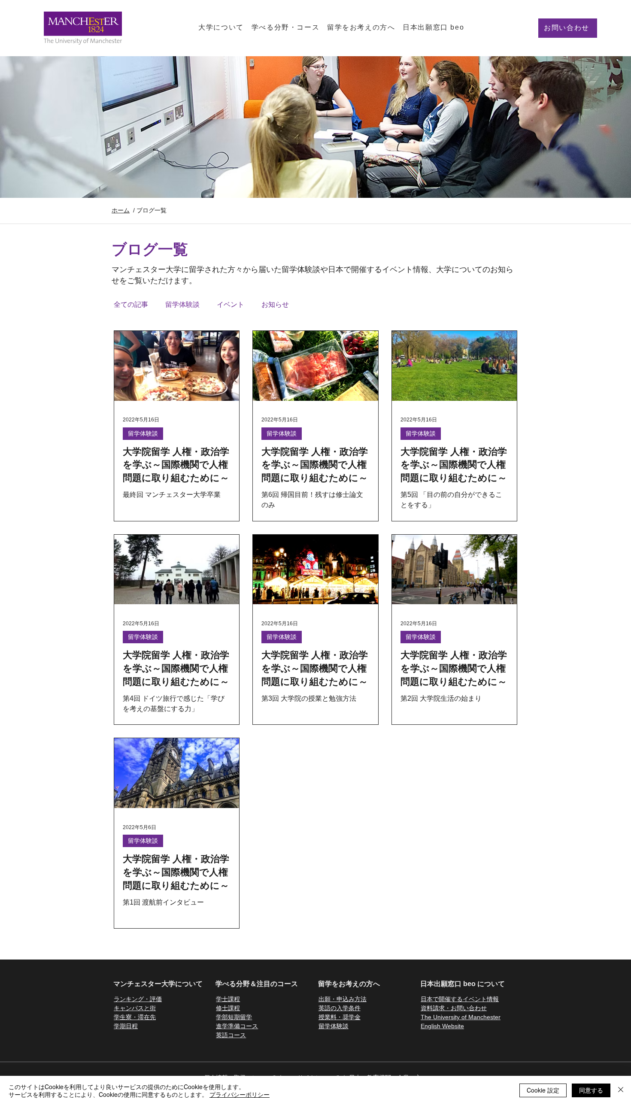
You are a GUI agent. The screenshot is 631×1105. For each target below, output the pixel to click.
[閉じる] (621, 1090)
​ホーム (121, 210)
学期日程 (126, 1026)
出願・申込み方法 (343, 999)
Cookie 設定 (543, 1090)
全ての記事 (131, 304)
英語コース (231, 1035)
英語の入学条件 (340, 1008)
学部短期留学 (234, 1017)
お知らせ (275, 304)
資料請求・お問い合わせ (454, 1008)
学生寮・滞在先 (135, 1017)
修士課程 (228, 1008)
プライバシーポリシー (239, 1094)
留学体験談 (182, 304)
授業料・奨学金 (340, 1017)
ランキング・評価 (138, 999)
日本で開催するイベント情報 (460, 999)
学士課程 (228, 999)
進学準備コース (237, 1026)
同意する (591, 1090)
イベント (230, 304)
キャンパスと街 (135, 1008)
